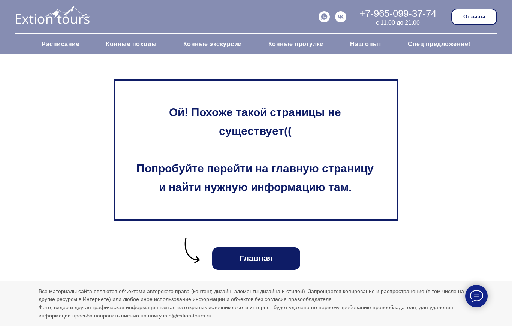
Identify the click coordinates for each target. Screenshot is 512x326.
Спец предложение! (439, 44)
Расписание (60, 44)
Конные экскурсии (212, 44)
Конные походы (131, 44)
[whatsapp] (324, 16)
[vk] (340, 16)
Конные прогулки (296, 44)
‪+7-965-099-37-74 (397, 13)
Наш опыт (366, 44)
